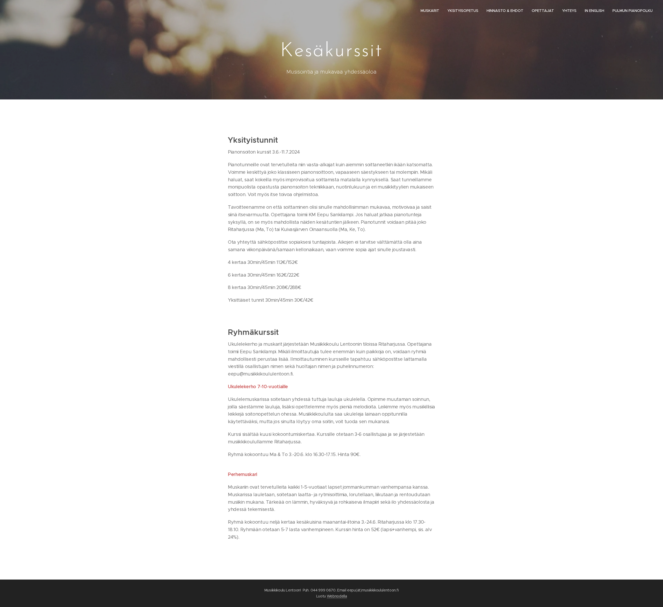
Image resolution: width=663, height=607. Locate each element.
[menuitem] (431, 10)
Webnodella (337, 596)
